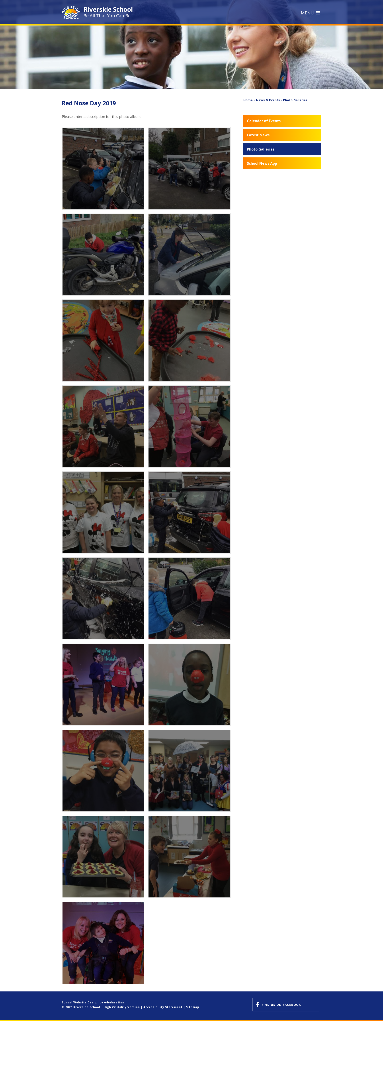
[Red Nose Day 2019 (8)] (189, 168)
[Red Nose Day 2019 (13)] (189, 598)
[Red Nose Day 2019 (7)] (103, 254)
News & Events (268, 100)
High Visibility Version (122, 1007)
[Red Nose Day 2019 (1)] (103, 512)
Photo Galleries (295, 100)
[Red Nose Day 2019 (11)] (103, 598)
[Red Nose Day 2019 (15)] (189, 684)
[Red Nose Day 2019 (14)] (103, 684)
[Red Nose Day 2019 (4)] (189, 340)
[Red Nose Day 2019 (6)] (189, 254)
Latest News (258, 135)
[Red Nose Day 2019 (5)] (103, 340)
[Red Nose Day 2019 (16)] (103, 770)
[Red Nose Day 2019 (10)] (189, 512)
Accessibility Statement (162, 1007)
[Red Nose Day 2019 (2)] (189, 426)
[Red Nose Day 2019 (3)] (103, 426)
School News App (262, 163)
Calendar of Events (264, 120)
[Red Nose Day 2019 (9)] (103, 168)
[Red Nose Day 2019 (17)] (103, 856)
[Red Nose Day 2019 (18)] (189, 856)
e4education (114, 1002)
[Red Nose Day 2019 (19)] (103, 942)
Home (248, 100)
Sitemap (192, 1007)
